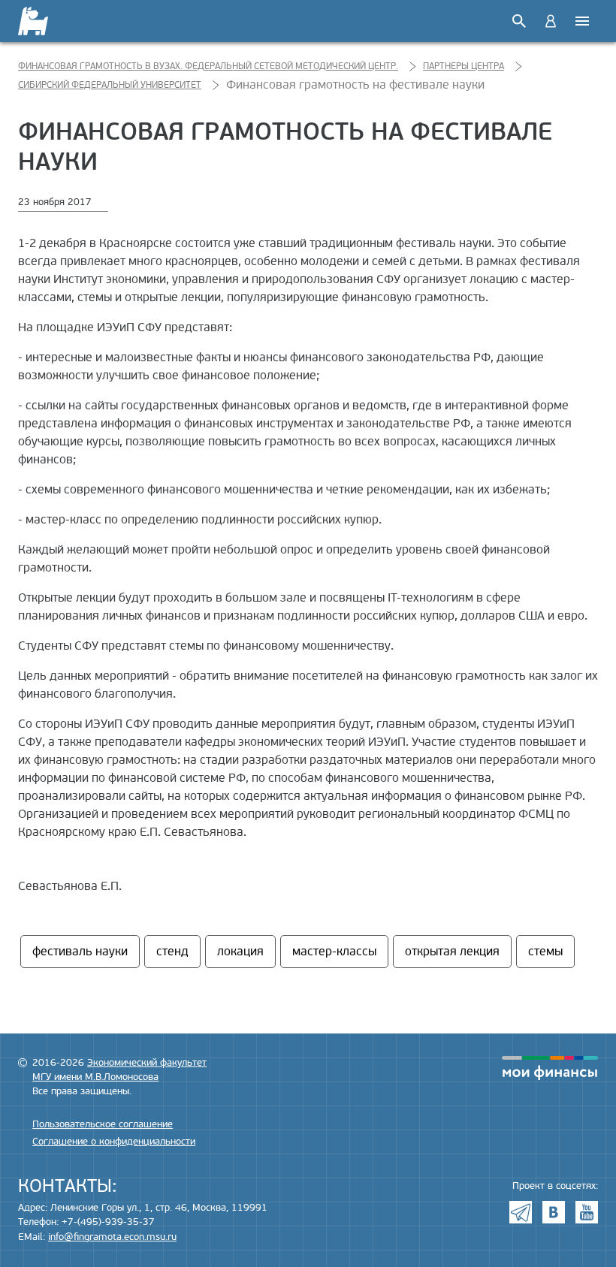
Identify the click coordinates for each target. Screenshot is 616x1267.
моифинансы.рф (550, 1068)
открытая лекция (452, 951)
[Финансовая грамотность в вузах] (42, 21)
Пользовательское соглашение (102, 1124)
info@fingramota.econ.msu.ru (112, 1237)
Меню (582, 21)
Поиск (519, 21)
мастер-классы (334, 951)
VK (553, 1212)
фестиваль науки (80, 951)
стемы (545, 951)
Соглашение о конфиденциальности (113, 1142)
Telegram (520, 1212)
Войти (550, 21)
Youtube (586, 1212)
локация (240, 951)
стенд (172, 951)
